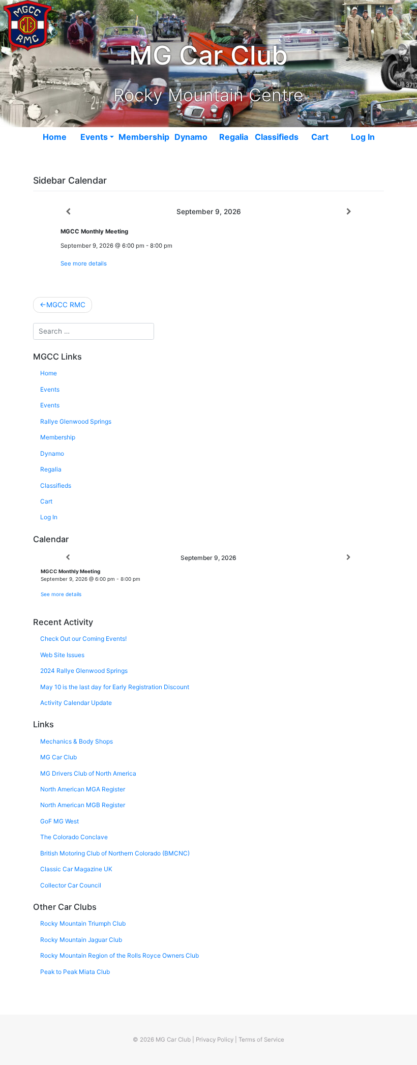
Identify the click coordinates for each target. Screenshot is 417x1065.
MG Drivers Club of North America (88, 773)
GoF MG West (59, 821)
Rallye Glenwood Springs (75, 421)
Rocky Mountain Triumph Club (83, 923)
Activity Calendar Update (76, 702)
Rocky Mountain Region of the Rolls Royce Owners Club (119, 955)
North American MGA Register (82, 789)
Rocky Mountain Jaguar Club (81, 939)
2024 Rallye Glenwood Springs (84, 670)
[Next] (349, 211)
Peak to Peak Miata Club (75, 971)
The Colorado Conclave (74, 837)
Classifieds (277, 137)
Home (55, 137)
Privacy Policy (214, 1039)
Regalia (233, 137)
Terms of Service (261, 1039)
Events (94, 137)
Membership (143, 137)
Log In (363, 137)
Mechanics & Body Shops (76, 741)
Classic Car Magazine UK (76, 869)
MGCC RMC (65, 305)
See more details (84, 263)
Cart (320, 137)
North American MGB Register (82, 805)
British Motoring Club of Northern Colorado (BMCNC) (115, 853)
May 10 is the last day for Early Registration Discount (114, 687)
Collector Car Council (70, 885)
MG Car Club (58, 757)
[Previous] (68, 211)
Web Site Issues (62, 655)
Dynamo (190, 137)
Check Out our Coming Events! (83, 638)
